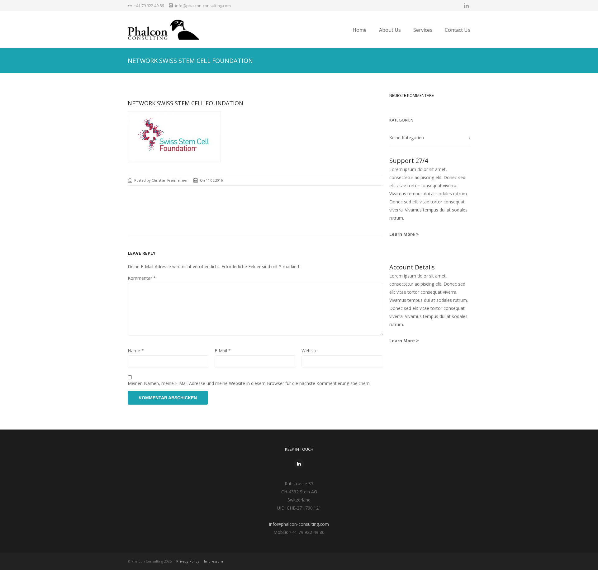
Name (136, 351)
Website (309, 351)
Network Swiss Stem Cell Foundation (185, 103)
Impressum (213, 561)
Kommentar (142, 278)
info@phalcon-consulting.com (299, 524)
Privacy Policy (187, 561)
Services (422, 29)
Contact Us (457, 29)
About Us (390, 29)
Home (360, 29)
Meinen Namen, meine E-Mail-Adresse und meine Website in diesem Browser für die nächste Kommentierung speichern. (249, 383)
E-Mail (223, 351)
